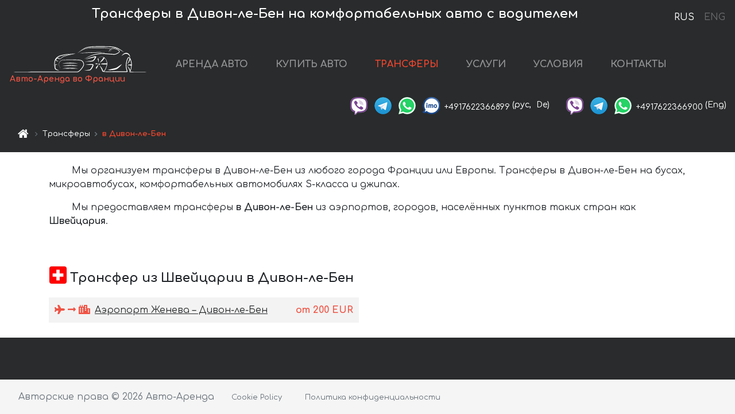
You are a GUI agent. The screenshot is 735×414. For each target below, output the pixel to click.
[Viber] (359, 104)
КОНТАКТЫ (638, 64)
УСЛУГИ (486, 64)
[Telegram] (383, 104)
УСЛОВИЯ (558, 64)
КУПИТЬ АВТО (311, 64)
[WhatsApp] (407, 104)
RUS (684, 17)
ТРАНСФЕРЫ (407, 64)
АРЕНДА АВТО (212, 64)
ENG (714, 17)
